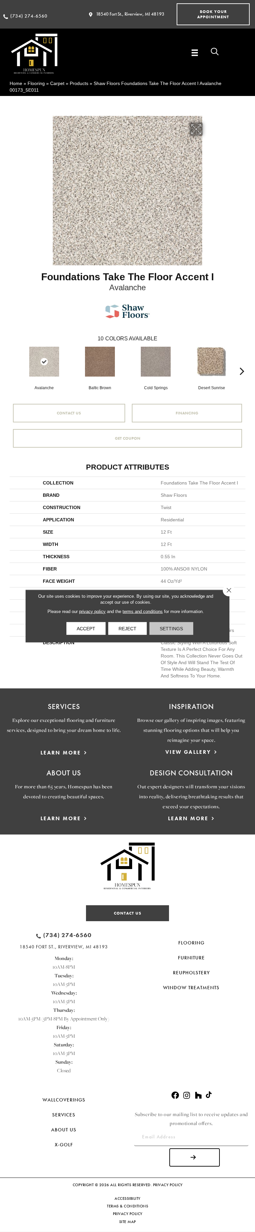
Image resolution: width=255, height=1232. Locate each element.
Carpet (57, 83)
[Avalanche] (44, 361)
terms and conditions (143, 611)
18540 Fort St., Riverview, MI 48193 (130, 14)
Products (79, 83)
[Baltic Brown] (100, 361)
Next (242, 361)
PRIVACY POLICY (168, 1185)
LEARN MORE (61, 752)
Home (16, 83)
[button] (213, 14)
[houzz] (198, 1096)
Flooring (36, 83)
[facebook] (175, 1096)
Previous (13, 361)
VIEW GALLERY (188, 752)
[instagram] (186, 1096)
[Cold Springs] (156, 361)
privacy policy (92, 611)
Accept (86, 628)
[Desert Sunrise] (211, 361)
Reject (127, 628)
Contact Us (69, 413)
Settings (171, 628)
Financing (187, 413)
